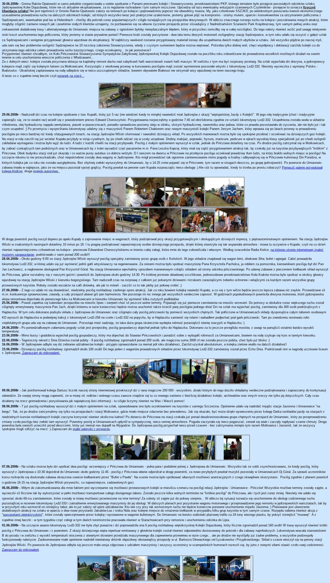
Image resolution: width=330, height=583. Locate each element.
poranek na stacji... (70, 76)
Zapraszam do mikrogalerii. (40, 353)
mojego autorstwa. (46, 171)
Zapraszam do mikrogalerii (20, 550)
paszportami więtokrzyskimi (22, 514)
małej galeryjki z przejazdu (91, 429)
